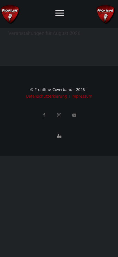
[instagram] (59, 115)
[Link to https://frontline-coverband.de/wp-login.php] (59, 136)
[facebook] (44, 115)
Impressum (81, 96)
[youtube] (74, 115)
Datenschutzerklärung (46, 96)
